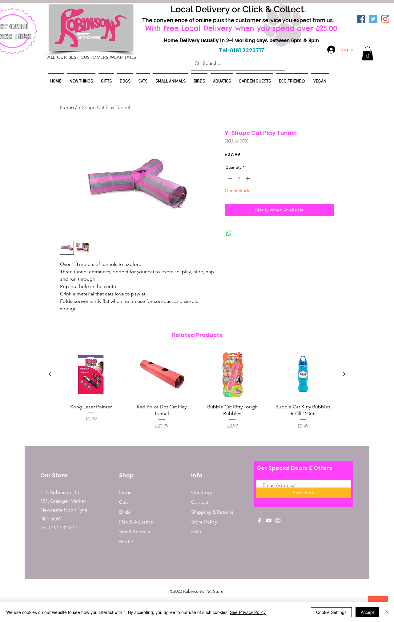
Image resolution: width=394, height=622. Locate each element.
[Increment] (248, 178)
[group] (197, 390)
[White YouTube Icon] (268, 520)
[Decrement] (229, 178)
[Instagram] (385, 19)
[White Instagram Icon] (278, 520)
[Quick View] (91, 374)
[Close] (386, 612)
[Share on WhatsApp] (228, 233)
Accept (367, 612)
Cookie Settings (331, 612)
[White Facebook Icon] (259, 520)
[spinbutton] (238, 178)
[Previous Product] (50, 374)
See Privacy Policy (248, 612)
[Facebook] (361, 19)
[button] (367, 53)
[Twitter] (373, 19)
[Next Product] (344, 374)
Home (67, 107)
